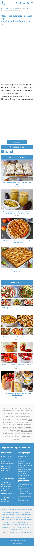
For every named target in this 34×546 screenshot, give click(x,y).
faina (6, 416)
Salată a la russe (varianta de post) (6, 485)
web (28, 436)
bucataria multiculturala (8, 410)
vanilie (18, 436)
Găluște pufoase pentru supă (6, 469)
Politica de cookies (8, 532)
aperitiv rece (18, 408)
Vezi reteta (17, 142)
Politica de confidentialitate (23, 532)
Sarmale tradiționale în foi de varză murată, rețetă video (25, 471)
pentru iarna (12, 424)
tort (16, 433)
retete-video (10, 427)
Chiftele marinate (23, 459)
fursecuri (28, 416)
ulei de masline (26, 433)
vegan (23, 436)
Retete (16, 8)
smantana (11, 433)
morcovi (24, 420)
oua (30, 419)
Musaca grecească (24, 476)
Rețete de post (26, 430)
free (19, 416)
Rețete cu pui (15, 430)
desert (16, 413)
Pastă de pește (5, 501)
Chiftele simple (23, 456)
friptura (23, 416)
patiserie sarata (28, 422)
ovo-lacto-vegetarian (9, 422)
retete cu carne (24, 427)
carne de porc (20, 410)
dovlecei (20, 413)
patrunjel (5, 424)
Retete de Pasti (5, 431)
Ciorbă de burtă (6, 461)
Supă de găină (5, 466)
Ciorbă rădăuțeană (7, 463)
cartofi (5, 413)
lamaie (4, 420)
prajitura (20, 424)
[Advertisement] (17, 65)
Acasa (16, 3)
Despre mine (20, 3)
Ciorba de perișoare (7, 456)
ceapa (11, 413)
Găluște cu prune (23, 500)
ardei (25, 408)
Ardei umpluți (22, 461)
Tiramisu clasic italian (25, 493)
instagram (11, 151)
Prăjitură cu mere (23, 489)
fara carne (13, 416)
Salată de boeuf (6, 482)
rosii (5, 433)
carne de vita (29, 410)
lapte (9, 419)
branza (29, 408)
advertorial (8, 407)
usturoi (12, 436)
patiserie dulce (21, 422)
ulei (19, 433)
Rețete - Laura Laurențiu (7, 8)
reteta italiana (27, 424)
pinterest (7, 151)
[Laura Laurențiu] (4, 3)
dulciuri (27, 413)
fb (2, 151)
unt (6, 435)
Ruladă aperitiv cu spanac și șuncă (6, 494)
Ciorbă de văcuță (6, 459)
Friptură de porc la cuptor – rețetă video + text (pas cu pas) (25, 465)
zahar (17, 438)
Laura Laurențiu (22, 540)
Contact (24, 3)
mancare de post (16, 420)
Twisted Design (19, 543)
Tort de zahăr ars (23, 491)
